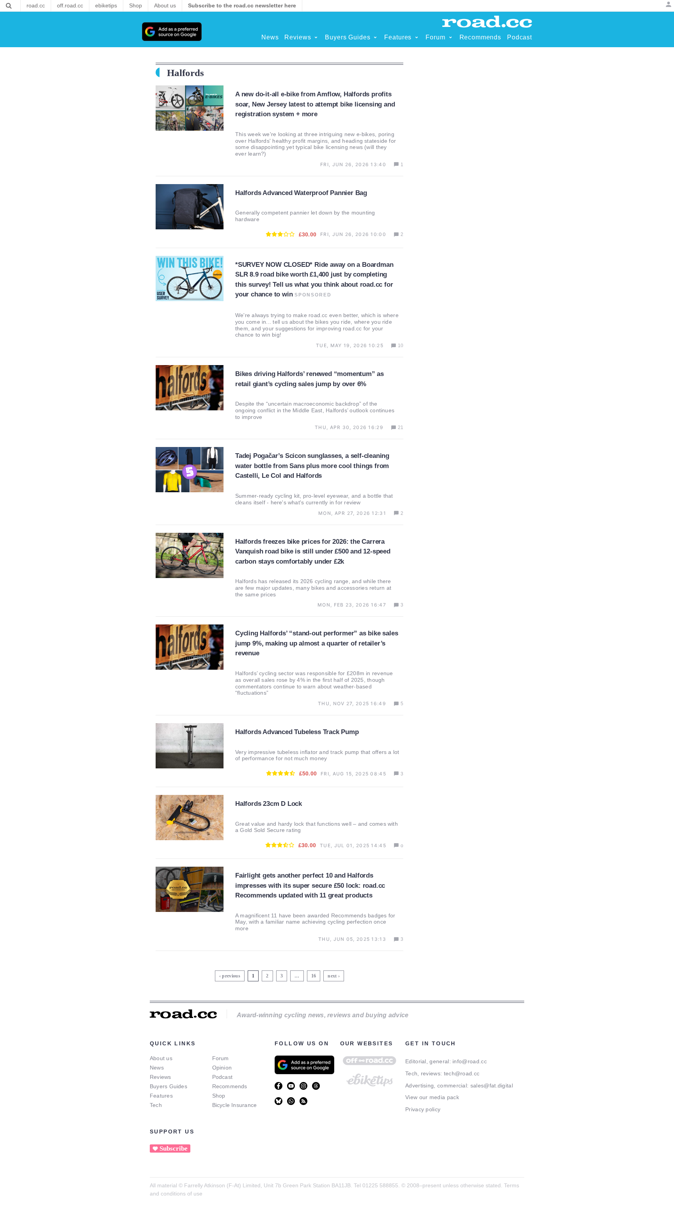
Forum (220, 1058)
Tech (156, 1105)
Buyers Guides (168, 1086)
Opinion (222, 1067)
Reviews (160, 1077)
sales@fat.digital (491, 1085)
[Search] (9, 6)
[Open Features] (416, 37)
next (332, 976)
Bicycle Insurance (234, 1105)
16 (314, 974)
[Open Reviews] (316, 37)
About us (161, 1058)
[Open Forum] (450, 37)
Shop (218, 1096)
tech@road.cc (462, 1073)
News (157, 1067)
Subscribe (174, 1148)
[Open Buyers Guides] (375, 37)
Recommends (229, 1086)
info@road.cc (469, 1061)
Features (161, 1096)
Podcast (222, 1077)
